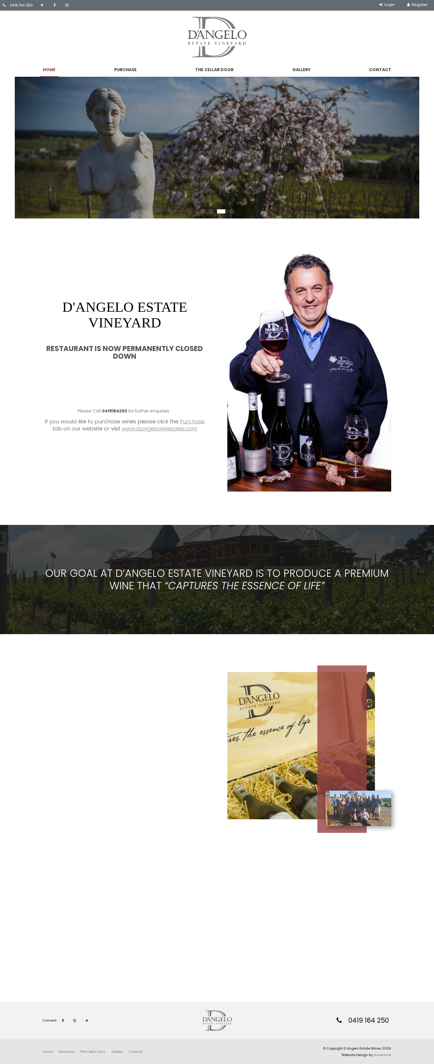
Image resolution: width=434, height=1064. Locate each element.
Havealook (382, 1054)
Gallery (301, 70)
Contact (380, 70)
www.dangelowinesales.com (159, 428)
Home (49, 70)
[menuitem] (48, 1051)
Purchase (125, 70)
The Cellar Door (214, 70)
